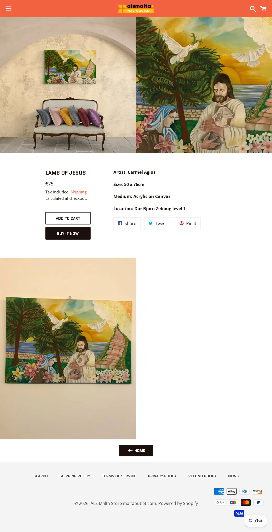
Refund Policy (202, 476)
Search (40, 476)
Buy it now (68, 233)
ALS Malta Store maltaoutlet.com (123, 503)
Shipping (79, 191)
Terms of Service (119, 476)
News (233, 476)
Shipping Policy (75, 476)
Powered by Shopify (178, 503)
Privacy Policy (162, 476)
